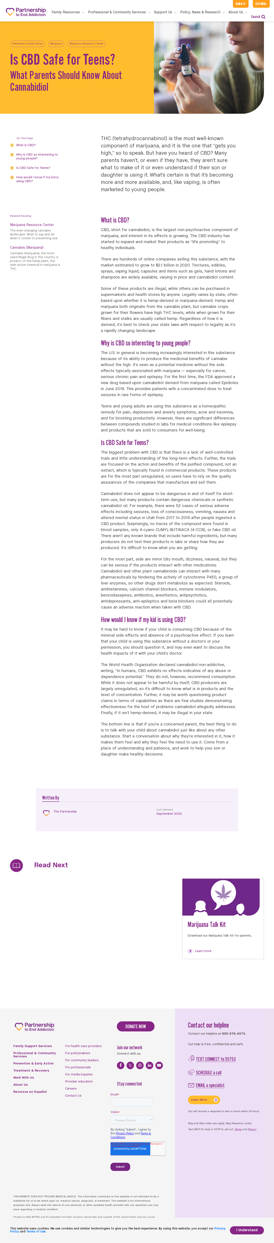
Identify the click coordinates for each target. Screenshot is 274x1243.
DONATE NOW (135, 1026)
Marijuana (56, 43)
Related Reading (20, 216)
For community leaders (82, 1060)
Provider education (79, 1081)
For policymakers (77, 1053)
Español (261, 4)
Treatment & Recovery (31, 1070)
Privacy (252, 1129)
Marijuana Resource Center (86, 43)
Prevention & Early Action (27, 43)
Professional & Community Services (34, 1055)
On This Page (24, 138)
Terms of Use (36, 1231)
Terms (237, 1129)
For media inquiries (79, 1074)
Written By (50, 797)
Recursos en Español (30, 1091)
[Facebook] (120, 1065)
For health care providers (83, 1046)
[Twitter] (130, 1065)
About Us (20, 1084)
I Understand (247, 1230)
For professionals (78, 1067)
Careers (71, 1088)
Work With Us (23, 1077)
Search (255, 16)
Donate (241, 4)
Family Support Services (32, 1046)
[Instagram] (140, 1065)
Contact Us (73, 1095)
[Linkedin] (149, 1065)
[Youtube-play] (159, 1065)
